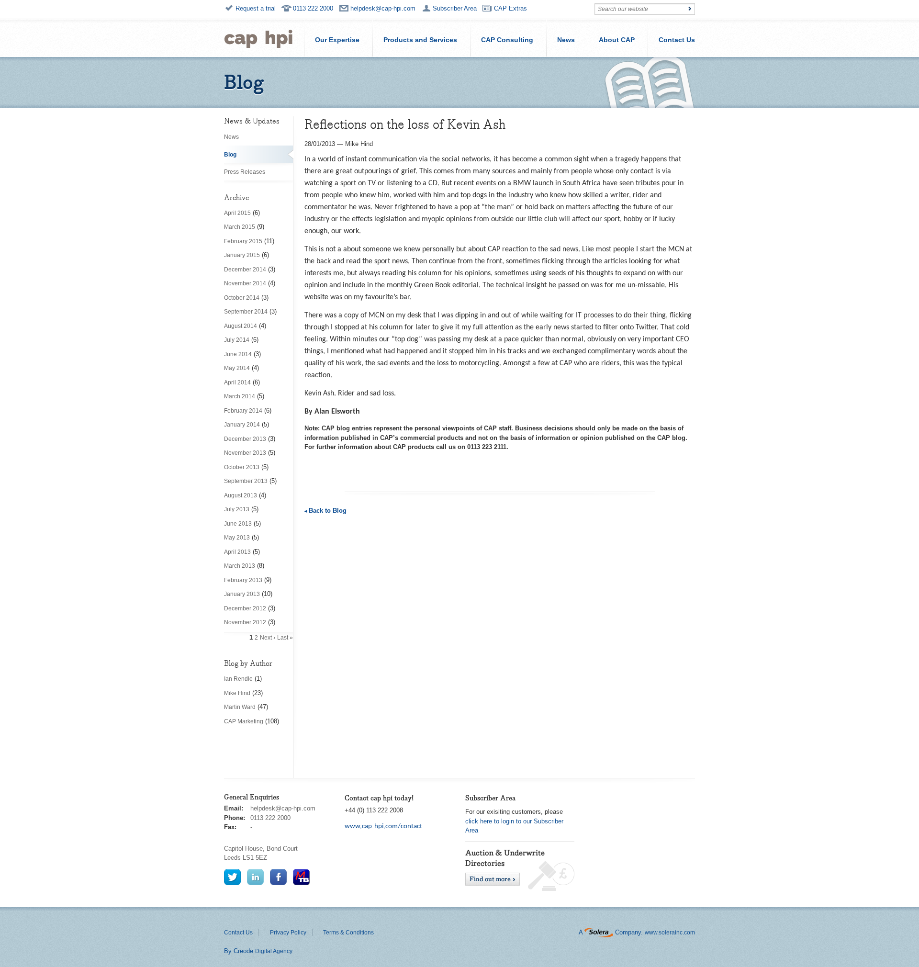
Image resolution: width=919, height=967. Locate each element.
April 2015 (237, 213)
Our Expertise (337, 40)
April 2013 (237, 552)
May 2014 (237, 368)
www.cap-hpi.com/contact (383, 826)
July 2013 (236, 509)
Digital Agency (273, 951)
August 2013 (240, 495)
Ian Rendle (238, 678)
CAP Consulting (507, 40)
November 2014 (245, 283)
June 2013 (238, 523)
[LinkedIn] (255, 876)
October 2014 (241, 297)
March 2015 (239, 227)
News (566, 40)
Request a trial (255, 8)
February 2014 (243, 410)
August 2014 (240, 326)
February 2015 (243, 241)
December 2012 (245, 608)
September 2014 (246, 311)
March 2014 (239, 396)
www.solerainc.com (670, 932)
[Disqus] (499, 649)
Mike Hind (237, 693)
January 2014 (242, 424)
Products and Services (420, 40)
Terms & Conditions (348, 932)
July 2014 (236, 340)
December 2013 (245, 439)
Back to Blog (328, 510)
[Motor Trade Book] (301, 876)
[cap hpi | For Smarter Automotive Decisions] (258, 37)
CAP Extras (510, 8)
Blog (230, 154)
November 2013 (245, 453)
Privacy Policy (288, 932)
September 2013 (246, 481)
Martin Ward (240, 707)
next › (267, 637)
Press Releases (244, 172)
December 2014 (245, 269)
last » (285, 637)
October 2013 (241, 467)
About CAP (617, 40)
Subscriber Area (455, 8)
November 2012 (245, 622)
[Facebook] (278, 876)
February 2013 (243, 580)
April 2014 (237, 382)
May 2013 (237, 537)
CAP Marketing (243, 721)
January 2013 (242, 594)
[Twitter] (232, 876)
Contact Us (677, 40)
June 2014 (238, 354)
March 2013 (239, 565)
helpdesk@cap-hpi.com (382, 8)
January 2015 (242, 255)
